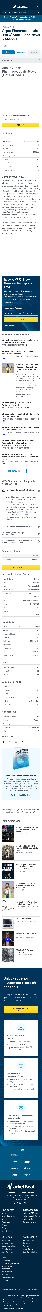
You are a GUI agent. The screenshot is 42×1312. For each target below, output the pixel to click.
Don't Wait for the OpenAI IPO (21, 775)
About (4, 1213)
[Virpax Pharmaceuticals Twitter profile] (17, 742)
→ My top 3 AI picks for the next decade (16, 17)
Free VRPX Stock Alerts (23, 19)
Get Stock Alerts (21, 567)
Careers (4, 1225)
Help (8, 1231)
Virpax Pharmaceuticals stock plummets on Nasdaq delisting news (20, 341)
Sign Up (20, 125)
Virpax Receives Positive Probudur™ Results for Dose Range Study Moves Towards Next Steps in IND (18, 443)
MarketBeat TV (28, 1219)
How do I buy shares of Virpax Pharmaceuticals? (13, 534)
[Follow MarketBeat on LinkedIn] (22, 1203)
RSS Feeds (5, 1275)
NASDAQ (36, 579)
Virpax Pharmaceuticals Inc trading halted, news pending (17, 352)
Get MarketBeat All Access (21, 1009)
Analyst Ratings (28, 1240)
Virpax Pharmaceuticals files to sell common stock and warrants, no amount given (20, 456)
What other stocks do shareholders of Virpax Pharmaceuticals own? (17, 541)
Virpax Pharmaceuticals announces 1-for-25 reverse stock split (20, 428)
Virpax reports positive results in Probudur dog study (16, 403)
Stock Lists (6, 1240)
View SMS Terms (9, 326)
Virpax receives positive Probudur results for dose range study (20, 415)
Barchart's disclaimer (15, 1308)
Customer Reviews (29, 1222)
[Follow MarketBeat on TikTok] (27, 1203)
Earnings (26, 1246)
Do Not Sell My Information (7, 1268)
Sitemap (5, 1280)
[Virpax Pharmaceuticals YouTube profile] (23, 742)
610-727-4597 (34, 604)
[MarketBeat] (21, 7)
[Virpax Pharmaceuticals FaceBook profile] (5, 742)
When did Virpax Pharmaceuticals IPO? (17, 527)
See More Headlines (12, 471)
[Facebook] (17, 1203)
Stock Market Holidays (30, 1252)
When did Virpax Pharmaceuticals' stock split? (18, 491)
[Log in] (37, 7)
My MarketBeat (7, 1249)
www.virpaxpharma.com (31, 600)
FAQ (3, 1231)
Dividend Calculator (8, 1246)
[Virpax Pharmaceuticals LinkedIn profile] (11, 742)
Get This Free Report (19, 795)
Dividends (26, 1243)
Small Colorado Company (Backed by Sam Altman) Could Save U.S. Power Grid (27, 368)
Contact (4, 1228)
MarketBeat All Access (30, 1213)
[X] (14, 1203)
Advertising (6, 1261)
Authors (4, 1219)
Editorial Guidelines (8, 1216)
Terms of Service (8, 1277)
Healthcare (35, 583)
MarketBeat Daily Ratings (31, 1216)
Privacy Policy (7, 1272)
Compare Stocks (7, 1243)
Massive (16, 1298)
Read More (5, 233)
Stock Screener (7, 1252)
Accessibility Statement (10, 1264)
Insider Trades (28, 1249)
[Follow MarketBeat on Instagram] (25, 1203)
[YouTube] (20, 1203)
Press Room (6, 1222)
